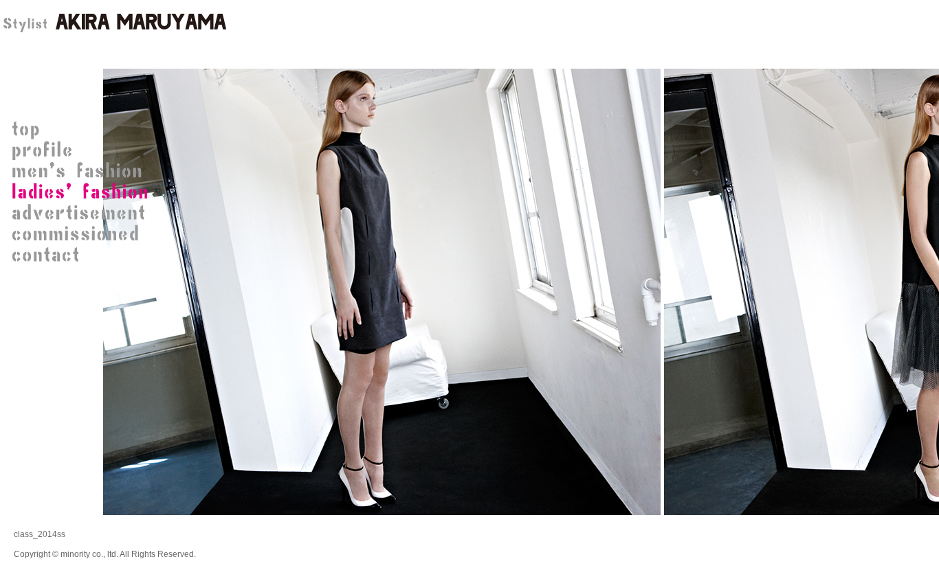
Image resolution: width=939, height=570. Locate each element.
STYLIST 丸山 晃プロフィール (82, 151)
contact (82, 254)
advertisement (82, 213)
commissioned (82, 233)
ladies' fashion (82, 192)
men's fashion (82, 171)
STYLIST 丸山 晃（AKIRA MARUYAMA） (113, 24)
